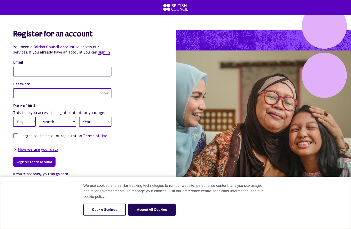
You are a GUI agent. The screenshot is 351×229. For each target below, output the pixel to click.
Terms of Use (95, 135)
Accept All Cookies (152, 209)
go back (62, 174)
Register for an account (34, 162)
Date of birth (24, 105)
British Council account (54, 46)
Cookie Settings (104, 209)
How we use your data (38, 149)
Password (21, 83)
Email (18, 62)
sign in (104, 52)
